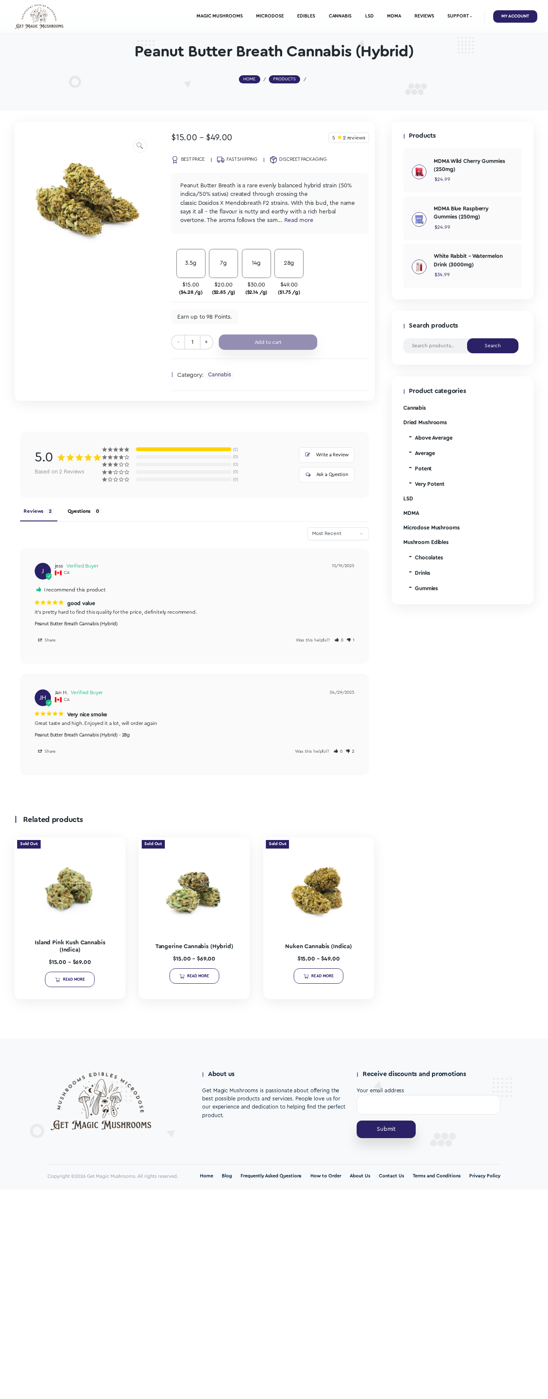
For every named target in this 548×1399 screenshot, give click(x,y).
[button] (140, 146)
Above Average (433, 438)
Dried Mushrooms (425, 422)
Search (493, 345)
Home (206, 1176)
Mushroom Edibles (426, 542)
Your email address (380, 1090)
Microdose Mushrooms (431, 527)
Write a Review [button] (332, 455)
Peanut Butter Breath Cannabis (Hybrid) (76, 623)
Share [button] (49, 640)
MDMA (411, 513)
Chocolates (429, 557)
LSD (408, 498)
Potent (423, 468)
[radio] (190, 272)
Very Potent (429, 484)
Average (425, 453)
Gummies (426, 588)
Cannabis (219, 374)
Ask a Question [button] (332, 474)
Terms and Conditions (436, 1176)
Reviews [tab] (33, 511)
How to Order (325, 1176)
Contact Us (391, 1176)
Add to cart (268, 342)
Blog (227, 1176)
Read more (74, 979)
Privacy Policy (484, 1176)
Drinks (422, 573)
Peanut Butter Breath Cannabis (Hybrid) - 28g (82, 735)
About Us (360, 1176)
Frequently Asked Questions (271, 1176)
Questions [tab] (79, 511)
